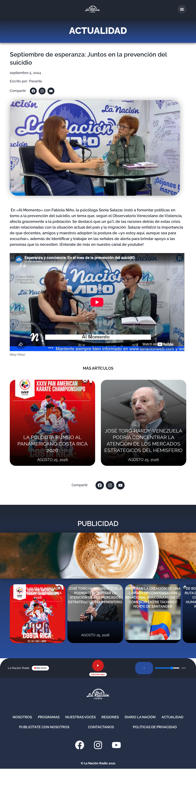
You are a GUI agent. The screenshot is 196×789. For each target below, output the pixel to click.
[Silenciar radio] (144, 668)
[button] (182, 9)
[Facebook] (33, 91)
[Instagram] (42, 91)
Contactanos (101, 727)
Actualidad (172, 717)
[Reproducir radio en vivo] (98, 665)
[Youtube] (50, 91)
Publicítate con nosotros (44, 727)
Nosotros (22, 717)
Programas (49, 717)
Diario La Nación (140, 717)
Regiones (110, 717)
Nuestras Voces (80, 717)
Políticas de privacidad (155, 727)
